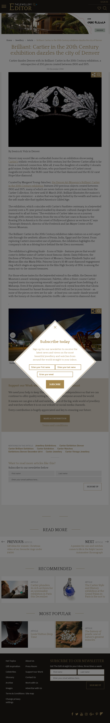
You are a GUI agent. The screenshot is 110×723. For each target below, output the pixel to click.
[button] (55, 327)
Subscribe (55, 384)
